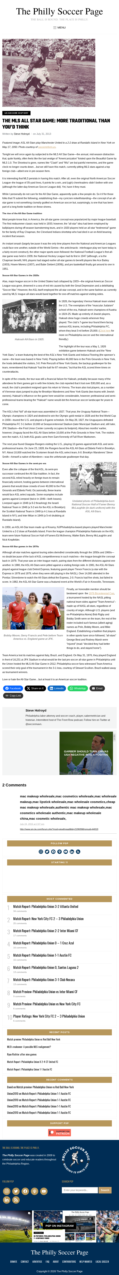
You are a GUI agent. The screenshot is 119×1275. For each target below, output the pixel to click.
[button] (59, 27)
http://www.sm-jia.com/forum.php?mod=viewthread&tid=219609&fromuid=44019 (59, 829)
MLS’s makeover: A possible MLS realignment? (29, 1047)
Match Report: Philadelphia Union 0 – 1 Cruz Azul (43, 942)
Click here (105, 330)
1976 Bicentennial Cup (101, 593)
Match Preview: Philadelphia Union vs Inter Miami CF (45, 991)
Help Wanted (85, 1262)
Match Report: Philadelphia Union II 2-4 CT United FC (32, 1062)
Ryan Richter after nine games (22, 1054)
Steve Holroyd (22, 134)
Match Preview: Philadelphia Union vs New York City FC (46, 1003)
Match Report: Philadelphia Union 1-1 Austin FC (42, 955)
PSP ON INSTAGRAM (60, 1226)
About (56, 1262)
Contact (25, 1262)
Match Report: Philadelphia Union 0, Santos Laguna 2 (46, 967)
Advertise (37, 1262)
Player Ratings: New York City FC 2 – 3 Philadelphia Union (49, 1016)
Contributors (69, 1262)
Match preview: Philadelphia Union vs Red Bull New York (33, 1039)
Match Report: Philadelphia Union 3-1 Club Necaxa (44, 979)
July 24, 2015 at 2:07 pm (32, 824)
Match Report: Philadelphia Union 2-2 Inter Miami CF (45, 930)
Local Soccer (102, 1262)
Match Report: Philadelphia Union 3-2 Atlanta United (45, 906)
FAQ (47, 1262)
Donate (13, 1262)
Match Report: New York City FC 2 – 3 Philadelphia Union (48, 918)
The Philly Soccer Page (59, 11)
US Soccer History (16, 113)
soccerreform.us (47, 147)
